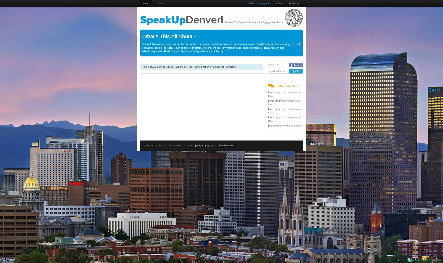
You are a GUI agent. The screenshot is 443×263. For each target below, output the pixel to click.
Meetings (160, 3)
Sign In (279, 3)
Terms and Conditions (154, 145)
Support (188, 145)
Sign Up (295, 3)
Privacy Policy (174, 145)
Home (146, 3)
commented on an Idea (290, 126)
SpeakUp (211, 145)
